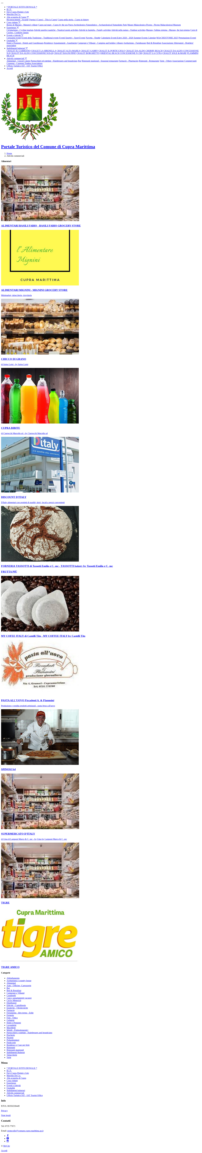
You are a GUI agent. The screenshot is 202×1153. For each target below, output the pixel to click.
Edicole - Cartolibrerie (16, 1005)
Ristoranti (11, 1047)
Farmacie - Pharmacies (128, 61)
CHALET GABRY (89, 51)
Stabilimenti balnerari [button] (16, 48)
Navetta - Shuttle (93, 38)
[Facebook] (8, 1136)
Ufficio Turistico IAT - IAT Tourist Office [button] (25, 66)
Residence (48, 43)
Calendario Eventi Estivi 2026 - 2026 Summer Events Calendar (128, 38)
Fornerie (10, 1015)
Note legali (6, 1115)
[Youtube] (8, 1138)
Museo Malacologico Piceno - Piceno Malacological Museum (154, 25)
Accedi (10, 68)
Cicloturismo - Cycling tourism (20, 30)
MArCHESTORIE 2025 (167, 38)
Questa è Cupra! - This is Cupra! (43, 19)
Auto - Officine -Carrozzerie (19, 985)
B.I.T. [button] (9, 9)
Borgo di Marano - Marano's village (22, 25)
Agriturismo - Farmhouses (134, 43)
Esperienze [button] (12, 27)
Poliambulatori (13, 1040)
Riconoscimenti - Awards (17, 19)
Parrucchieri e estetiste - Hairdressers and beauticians (29, 1032)
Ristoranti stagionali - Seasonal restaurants (100, 61)
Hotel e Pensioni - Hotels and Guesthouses (25, 43)
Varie (9, 1057)
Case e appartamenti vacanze (19, 998)
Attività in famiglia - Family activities (95, 30)
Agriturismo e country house (19, 980)
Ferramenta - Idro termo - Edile (20, 1013)
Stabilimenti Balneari (16, 1052)
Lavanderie (11, 1025)
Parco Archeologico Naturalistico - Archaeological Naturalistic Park (97, 25)
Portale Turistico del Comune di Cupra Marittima (48, 146)
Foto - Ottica (12, 1018)
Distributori (11, 1003)
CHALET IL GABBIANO (19, 51)
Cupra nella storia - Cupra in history (73, 19)
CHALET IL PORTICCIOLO (111, 51)
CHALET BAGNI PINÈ (65, 53)
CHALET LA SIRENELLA (43, 51)
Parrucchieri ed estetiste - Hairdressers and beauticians (54, 61)
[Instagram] (8, 1141)
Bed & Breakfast (154, 43)
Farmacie (11, 1010)
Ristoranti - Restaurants (149, 61)
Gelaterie (10, 1020)
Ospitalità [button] (11, 40)
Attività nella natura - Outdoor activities (128, 30)
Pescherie (11, 1035)
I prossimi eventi (14, 38)
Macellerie (11, 1028)
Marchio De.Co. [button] (14, 14)
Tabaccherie (12, 1055)
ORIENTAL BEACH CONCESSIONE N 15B (121, 53)
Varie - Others (166, 61)
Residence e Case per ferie (18, 1045)
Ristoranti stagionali (15, 1050)
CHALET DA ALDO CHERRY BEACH (144, 51)
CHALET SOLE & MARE (174, 53)
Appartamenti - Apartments (65, 43)
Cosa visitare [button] (12, 22)
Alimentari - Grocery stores (18, 61)
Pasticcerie (11, 1042)
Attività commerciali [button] (16, 58)
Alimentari (11, 983)
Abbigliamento (13, 978)
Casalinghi (11, 995)
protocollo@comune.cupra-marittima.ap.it (25, 1131)
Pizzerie (10, 1037)
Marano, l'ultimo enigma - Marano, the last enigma (168, 30)
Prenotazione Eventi (187, 38)
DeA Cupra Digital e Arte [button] (18, 12)
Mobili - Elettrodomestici (17, 1030)
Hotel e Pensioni (14, 1023)
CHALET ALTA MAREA (68, 51)
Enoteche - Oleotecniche (17, 1008)
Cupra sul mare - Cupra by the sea (53, 25)
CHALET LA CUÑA (152, 53)
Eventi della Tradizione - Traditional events (40, 38)
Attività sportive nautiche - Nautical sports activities (56, 30)
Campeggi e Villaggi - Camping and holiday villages (100, 43)
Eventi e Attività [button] (14, 35)
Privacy (4, 1111)
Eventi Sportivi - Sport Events (72, 38)
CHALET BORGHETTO (88, 53)
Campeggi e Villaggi (15, 993)
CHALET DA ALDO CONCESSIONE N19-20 (31, 53)
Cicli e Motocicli (14, 1000)
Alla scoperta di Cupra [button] (17, 17)
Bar (79, 61)
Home (9, 153)
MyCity (6, 1146)
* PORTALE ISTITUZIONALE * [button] (22, 7)
